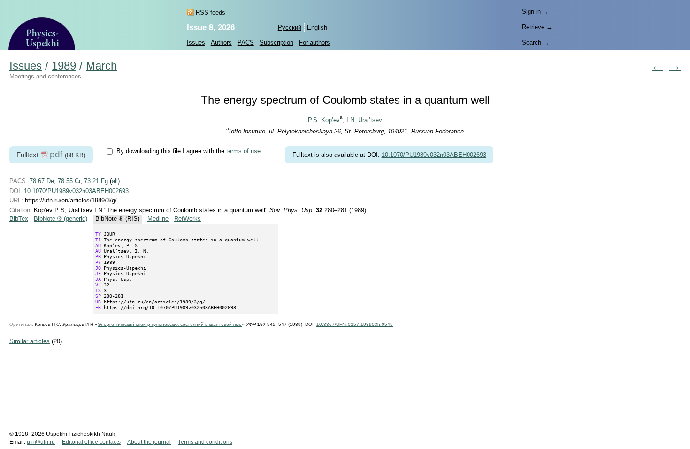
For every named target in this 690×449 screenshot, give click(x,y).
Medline (158, 218)
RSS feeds (210, 12)
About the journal (149, 442)
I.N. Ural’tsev (364, 120)
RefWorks (187, 218)
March (101, 66)
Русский (289, 27)
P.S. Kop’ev (324, 120)
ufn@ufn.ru (41, 442)
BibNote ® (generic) (60, 218)
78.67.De (42, 181)
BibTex (18, 218)
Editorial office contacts (91, 442)
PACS (246, 42)
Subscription (276, 42)
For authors (314, 42)
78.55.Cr (69, 181)
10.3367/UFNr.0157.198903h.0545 (354, 324)
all (115, 181)
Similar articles (29, 340)
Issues (196, 42)
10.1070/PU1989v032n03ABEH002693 (434, 154)
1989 (64, 66)
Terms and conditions (205, 442)
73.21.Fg (96, 181)
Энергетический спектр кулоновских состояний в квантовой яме (170, 324)
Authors (221, 42)
